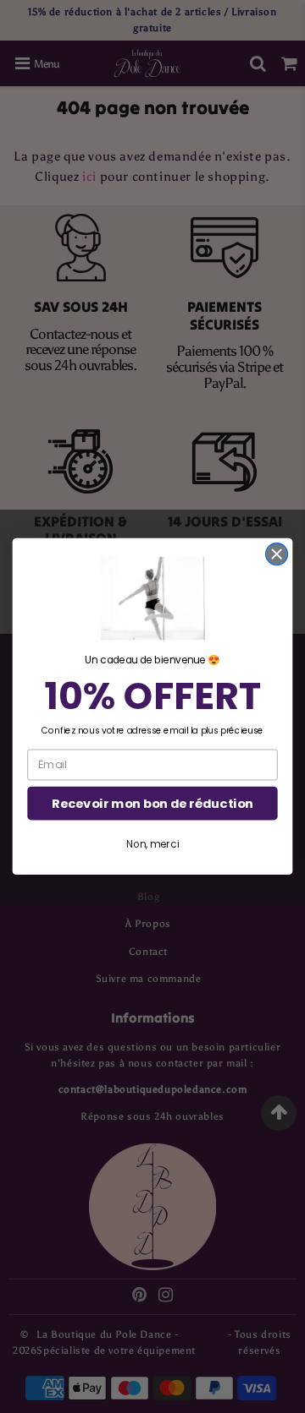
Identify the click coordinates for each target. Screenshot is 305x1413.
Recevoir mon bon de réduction (152, 803)
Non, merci (152, 844)
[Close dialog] (277, 554)
